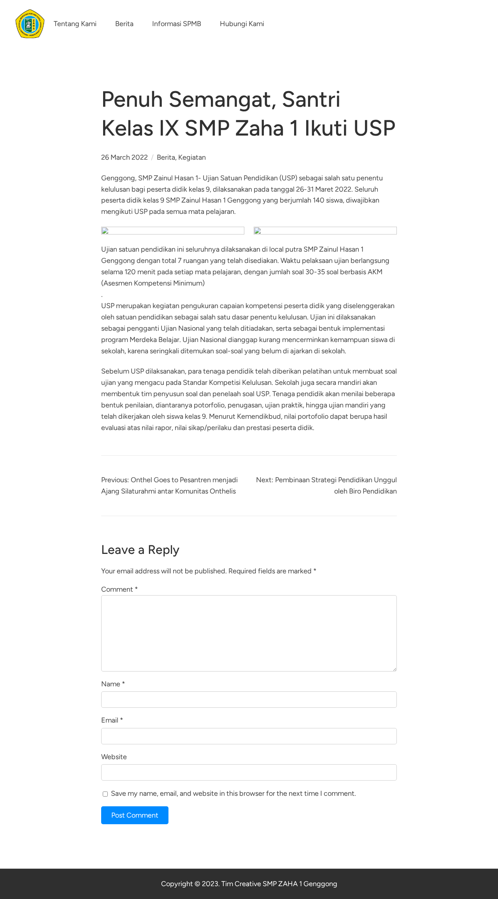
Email (112, 720)
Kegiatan (192, 157)
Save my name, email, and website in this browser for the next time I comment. (233, 793)
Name (113, 684)
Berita (166, 157)
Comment (119, 589)
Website (114, 757)
